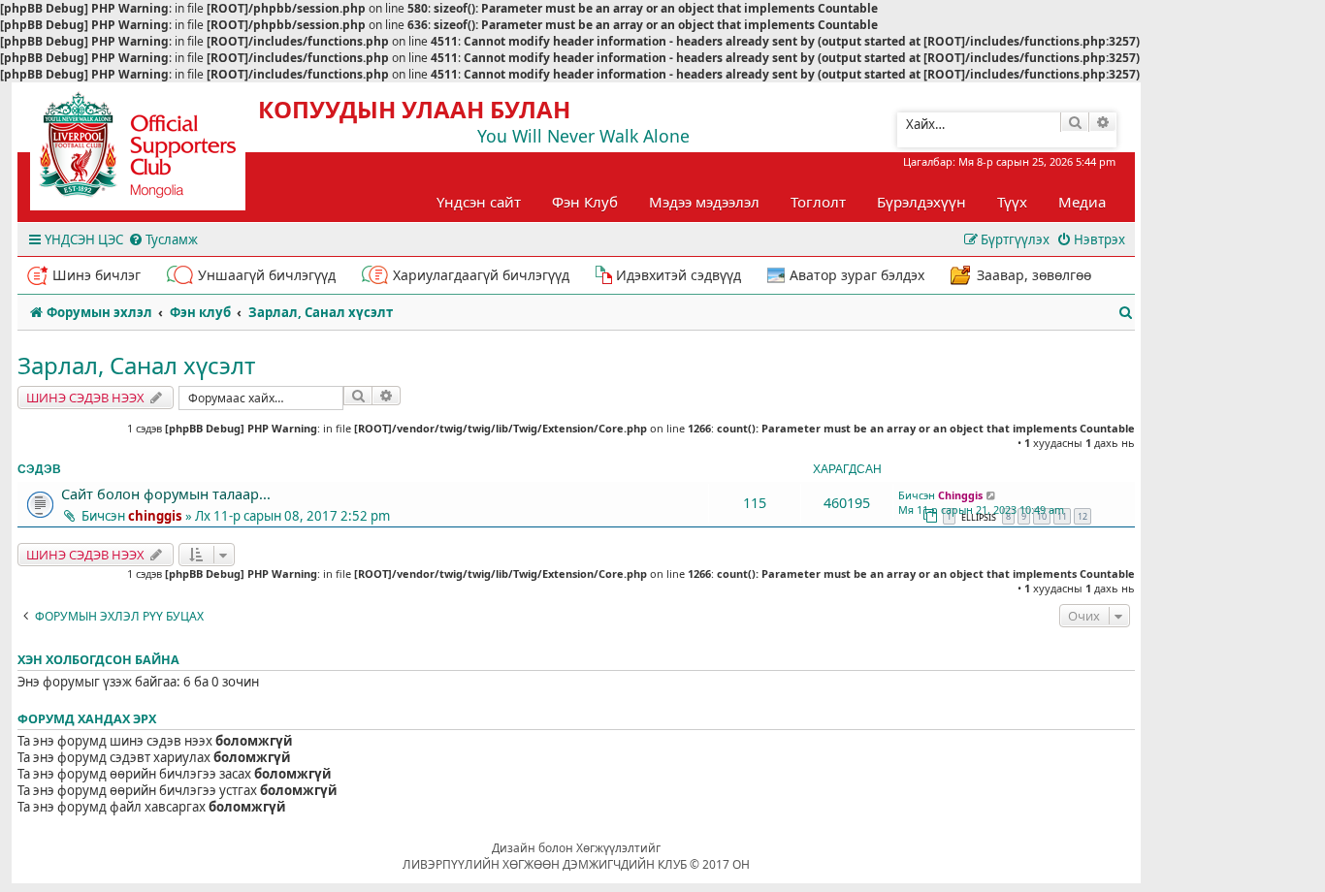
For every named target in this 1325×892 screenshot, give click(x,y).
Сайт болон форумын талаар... (166, 493)
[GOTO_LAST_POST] (992, 495)
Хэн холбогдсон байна (98, 660)
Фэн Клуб (585, 201)
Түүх (1012, 201)
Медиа (1082, 201)
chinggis (155, 516)
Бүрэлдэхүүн (921, 201)
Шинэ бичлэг (96, 275)
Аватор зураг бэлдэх (857, 275)
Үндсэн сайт (478, 201)
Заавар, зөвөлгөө (1034, 275)
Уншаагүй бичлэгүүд (267, 275)
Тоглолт (818, 201)
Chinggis (960, 495)
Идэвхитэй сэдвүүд (678, 275)
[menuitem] (163, 240)
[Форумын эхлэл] (155, 151)
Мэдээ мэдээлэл (704, 201)
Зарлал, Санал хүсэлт (136, 365)
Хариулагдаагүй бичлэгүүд (481, 275)
